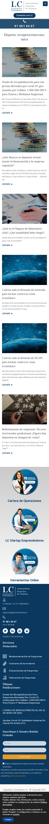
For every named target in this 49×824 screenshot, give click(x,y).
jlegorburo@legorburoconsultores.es (15, 613)
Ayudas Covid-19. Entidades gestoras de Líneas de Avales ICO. (24, 722)
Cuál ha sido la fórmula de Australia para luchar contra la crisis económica (23, 294)
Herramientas (17, 636)
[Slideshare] (26, 630)
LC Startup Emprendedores (24, 540)
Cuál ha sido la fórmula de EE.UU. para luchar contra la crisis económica (22, 362)
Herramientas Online (24, 580)
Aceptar (8, 819)
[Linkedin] (12, 630)
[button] (24, 15)
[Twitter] (5, 630)
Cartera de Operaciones (24, 501)
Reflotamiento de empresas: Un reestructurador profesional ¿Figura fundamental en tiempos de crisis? (24, 433)
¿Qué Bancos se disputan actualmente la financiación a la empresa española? (23, 161)
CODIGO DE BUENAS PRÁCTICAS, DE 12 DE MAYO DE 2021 (24, 712)
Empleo (6, 636)
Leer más (6, 113)
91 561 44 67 (24, 26)
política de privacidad (17, 776)
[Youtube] (19, 630)
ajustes (16, 814)
